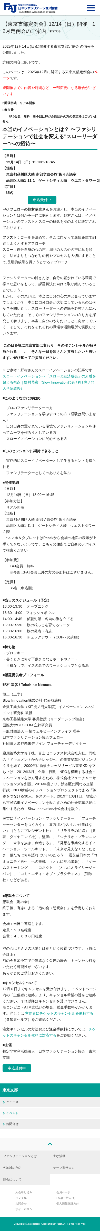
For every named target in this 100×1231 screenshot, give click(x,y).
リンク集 (21, 1197)
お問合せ (12, 1124)
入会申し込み (23, 1192)
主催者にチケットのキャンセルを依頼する (59, 1013)
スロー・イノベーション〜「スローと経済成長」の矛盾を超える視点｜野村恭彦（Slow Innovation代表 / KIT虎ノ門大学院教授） (49, 382)
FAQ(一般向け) (65, 1197)
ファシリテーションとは (20, 1156)
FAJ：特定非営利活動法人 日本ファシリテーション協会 (31, 8)
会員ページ (63, 1192)
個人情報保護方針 (67, 1203)
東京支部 (10, 1090)
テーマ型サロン (64, 1168)
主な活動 (59, 1156)
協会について (12, 1179)
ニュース (12, 1102)
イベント (12, 1113)
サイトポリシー (25, 1209)
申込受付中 (42, 200)
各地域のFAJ (12, 1168)
